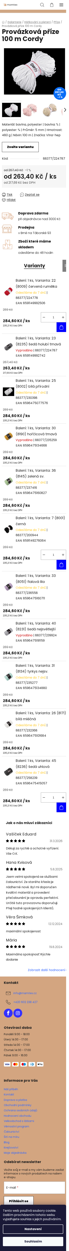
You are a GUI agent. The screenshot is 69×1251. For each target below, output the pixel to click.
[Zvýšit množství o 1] (63, 317)
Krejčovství (11, 1147)
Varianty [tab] (34, 265)
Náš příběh (11, 1089)
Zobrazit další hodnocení (46, 970)
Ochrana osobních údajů (20, 1110)
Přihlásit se (18, 1201)
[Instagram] (17, 1013)
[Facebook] (8, 1013)
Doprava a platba (15, 1100)
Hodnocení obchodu (17, 1116)
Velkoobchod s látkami (19, 1121)
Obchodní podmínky (17, 1105)
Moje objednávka (15, 1153)
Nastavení (33, 1229)
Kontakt (9, 1094)
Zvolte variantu (20, 147)
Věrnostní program (16, 1126)
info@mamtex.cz (25, 993)
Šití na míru (11, 1137)
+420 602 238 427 (25, 1002)
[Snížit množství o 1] (44, 317)
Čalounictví (11, 1132)
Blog (6, 1142)
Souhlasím (33, 1241)
